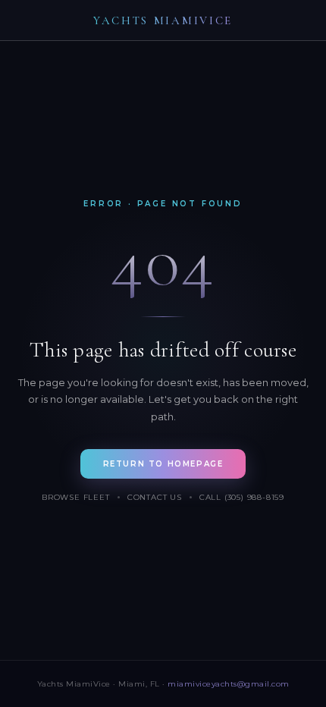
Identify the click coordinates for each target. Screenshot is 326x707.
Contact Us (154, 497)
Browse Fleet (76, 497)
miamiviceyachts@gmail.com (229, 684)
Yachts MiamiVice (163, 20)
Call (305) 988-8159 (241, 497)
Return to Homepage (163, 464)
